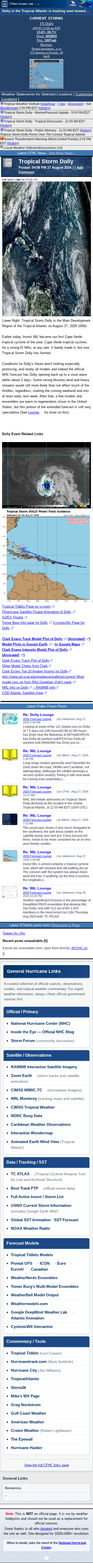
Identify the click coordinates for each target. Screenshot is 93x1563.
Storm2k (18, 1387)
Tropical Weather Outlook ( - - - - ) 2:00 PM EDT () (46, 106)
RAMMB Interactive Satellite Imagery (44, 1067)
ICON (45, 1263)
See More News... (62, 153)
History (44, 108)
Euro (61, 1263)
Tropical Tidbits (25, 1353)
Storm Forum (23, 1040)
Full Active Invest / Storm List (37, 1196)
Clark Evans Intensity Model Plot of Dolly (35, 650)
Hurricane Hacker (26, 1447)
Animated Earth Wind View (35, 1141)
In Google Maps (67, 644)
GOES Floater (12, 617)
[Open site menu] (4, 4)
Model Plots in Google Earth (25, 644)
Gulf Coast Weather (28, 1413)
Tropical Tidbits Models (32, 1255)
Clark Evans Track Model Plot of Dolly (32, 639)
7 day (61, 104)
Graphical (48, 104)
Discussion (75, 104)
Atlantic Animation (27, 1318)
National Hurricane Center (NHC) (40, 1023)
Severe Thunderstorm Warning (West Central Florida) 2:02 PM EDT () (45, 141)
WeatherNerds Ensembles (34, 1277)
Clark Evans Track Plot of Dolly (25, 660)
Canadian (39, 1269)
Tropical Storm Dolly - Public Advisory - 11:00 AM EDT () (45, 132)
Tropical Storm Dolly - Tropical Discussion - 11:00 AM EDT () (42, 123)
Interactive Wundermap (32, 1133)
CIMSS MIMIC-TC (26, 1090)
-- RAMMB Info (44, 687)
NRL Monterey (24, 1098)
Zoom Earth (21, 1075)
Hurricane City (24, 1370)
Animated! (77, 639)
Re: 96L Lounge (37, 751)
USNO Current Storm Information (41, 1205)
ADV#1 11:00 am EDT (46, 28)
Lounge (34, 412)
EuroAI (17, 1269)
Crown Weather (25, 1430)
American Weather (27, 1422)
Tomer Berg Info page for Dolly (25, 623)
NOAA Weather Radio (30, 1228)
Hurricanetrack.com (29, 1361)
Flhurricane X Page (65, 925)
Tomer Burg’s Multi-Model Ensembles (45, 1286)
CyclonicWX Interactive (32, 1326)
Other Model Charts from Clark (25, 666)
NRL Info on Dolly (15, 687)
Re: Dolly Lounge (38, 715)
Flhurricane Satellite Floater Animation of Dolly (36, 612)
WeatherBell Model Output (35, 1295)
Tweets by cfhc (14, 933)
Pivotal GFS (21, 1263)
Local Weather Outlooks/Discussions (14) (33, 148)
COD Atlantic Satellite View (22, 693)
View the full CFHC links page (46, 1465)
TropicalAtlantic (25, 1379)
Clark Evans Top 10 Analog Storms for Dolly (35, 671)
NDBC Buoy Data (26, 1115)
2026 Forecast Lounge (37, 719)
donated (46, 1529)
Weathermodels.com (29, 1303)
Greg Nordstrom (26, 1405)
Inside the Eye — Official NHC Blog (42, 1032)
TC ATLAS (20, 1174)
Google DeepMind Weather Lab (39, 1312)
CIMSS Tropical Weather (33, 1107)
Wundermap (8, 108)
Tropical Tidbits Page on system (26, 606)
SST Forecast (66, 1220)
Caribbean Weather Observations (41, 1124)
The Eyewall (22, 1439)
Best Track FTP (24, 1188)
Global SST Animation (31, 1220)
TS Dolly (46, 24)
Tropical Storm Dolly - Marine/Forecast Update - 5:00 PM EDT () (45, 115)
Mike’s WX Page (25, 1396)
